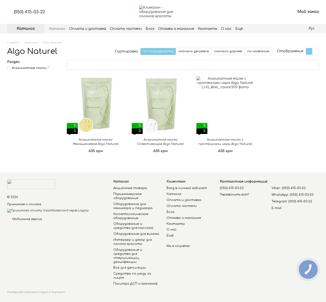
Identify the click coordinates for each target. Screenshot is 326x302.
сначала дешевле (193, 51)
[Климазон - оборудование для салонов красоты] (31, 184)
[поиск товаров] (251, 28)
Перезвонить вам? (234, 194)
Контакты (207, 29)
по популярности (158, 51)
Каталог (57, 29)
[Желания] (267, 12)
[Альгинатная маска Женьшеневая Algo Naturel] (96, 105)
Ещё (239, 29)
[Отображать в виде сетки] (309, 51)
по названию (258, 51)
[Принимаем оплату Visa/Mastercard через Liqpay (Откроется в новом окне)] (48, 210)
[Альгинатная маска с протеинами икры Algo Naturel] (225, 105)
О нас (226, 29)
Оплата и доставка (87, 29)
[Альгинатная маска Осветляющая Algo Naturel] (160, 105)
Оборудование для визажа (136, 233)
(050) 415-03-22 (29, 12)
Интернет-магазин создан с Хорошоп (36, 292)
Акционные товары (130, 188)
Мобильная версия (26, 219)
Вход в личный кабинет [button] (187, 188)
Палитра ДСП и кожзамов (135, 283)
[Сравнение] (254, 12)
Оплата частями (126, 29)
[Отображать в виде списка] (315, 51)
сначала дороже (228, 51)
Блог (150, 29)
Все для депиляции (129, 267)
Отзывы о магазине (176, 29)
